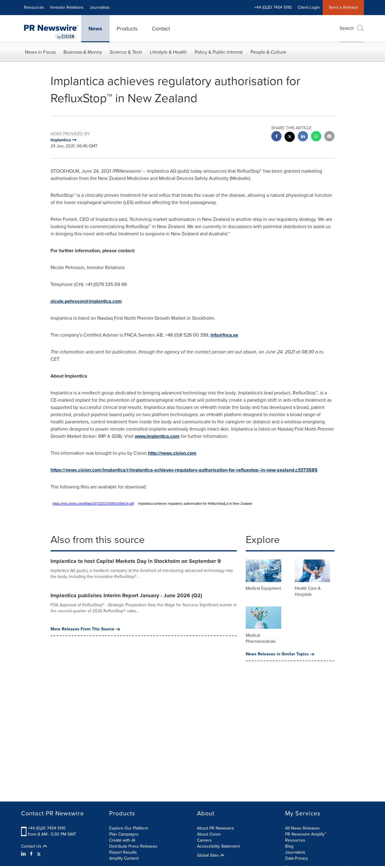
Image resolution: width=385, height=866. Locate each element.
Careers (204, 840)
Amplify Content (124, 858)
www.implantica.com (157, 436)
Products (127, 29)
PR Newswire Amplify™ (305, 834)
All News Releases (302, 828)
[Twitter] (38, 854)
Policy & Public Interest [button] (219, 52)
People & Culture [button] (268, 52)
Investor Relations (67, 7)
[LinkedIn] (24, 854)
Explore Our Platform (128, 828)
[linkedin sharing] (303, 137)
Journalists (100, 7)
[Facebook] (31, 854)
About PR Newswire (215, 828)
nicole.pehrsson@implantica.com (86, 301)
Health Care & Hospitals (308, 591)
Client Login (309, 7)
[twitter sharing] (290, 137)
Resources (34, 7)
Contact (161, 29)
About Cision (209, 834)
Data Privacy (296, 858)
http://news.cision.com (172, 453)
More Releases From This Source (82, 629)
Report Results (123, 852)
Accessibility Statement (218, 846)
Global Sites (208, 855)
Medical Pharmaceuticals (261, 638)
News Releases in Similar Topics (277, 654)
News (95, 29)
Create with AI (122, 840)
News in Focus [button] (40, 52)
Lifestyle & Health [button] (168, 52)
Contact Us (32, 846)
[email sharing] (329, 137)
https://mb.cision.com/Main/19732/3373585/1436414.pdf (93, 503)
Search (347, 28)
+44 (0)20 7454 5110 (47, 828)
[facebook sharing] (276, 137)
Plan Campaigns (124, 834)
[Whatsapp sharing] (316, 137)
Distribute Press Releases (133, 846)
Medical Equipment (263, 588)
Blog (289, 846)
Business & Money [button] (82, 52)
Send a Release (343, 7)
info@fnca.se (224, 334)
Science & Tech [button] (126, 52)
